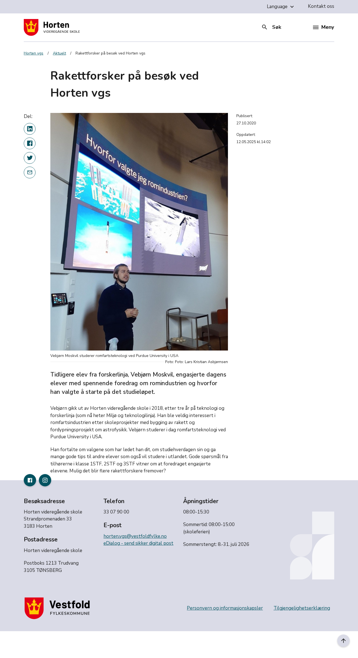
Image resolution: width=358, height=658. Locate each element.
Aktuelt (59, 53)
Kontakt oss (321, 6)
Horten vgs (33, 53)
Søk (271, 27)
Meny (327, 27)
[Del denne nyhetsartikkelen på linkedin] (30, 128)
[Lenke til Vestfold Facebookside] (30, 480)
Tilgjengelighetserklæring (302, 608)
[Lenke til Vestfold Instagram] (45, 480)
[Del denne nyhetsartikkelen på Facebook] (30, 143)
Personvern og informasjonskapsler (225, 608)
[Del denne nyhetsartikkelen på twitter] (30, 158)
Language (281, 6)
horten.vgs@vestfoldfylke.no (135, 536)
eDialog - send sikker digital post (138, 543)
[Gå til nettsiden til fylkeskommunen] (58, 608)
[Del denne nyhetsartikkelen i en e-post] (30, 172)
